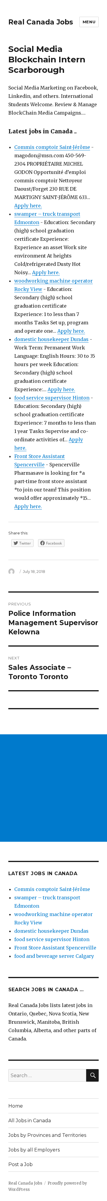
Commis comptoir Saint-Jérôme (52, 147)
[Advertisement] (53, 788)
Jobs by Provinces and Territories (47, 1135)
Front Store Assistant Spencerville (55, 948)
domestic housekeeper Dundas (51, 339)
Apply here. (28, 206)
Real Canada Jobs (40, 22)
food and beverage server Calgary (54, 956)
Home (15, 1106)
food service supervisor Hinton (51, 398)
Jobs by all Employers (34, 1150)
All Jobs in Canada (29, 1120)
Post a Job (20, 1164)
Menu (89, 21)
